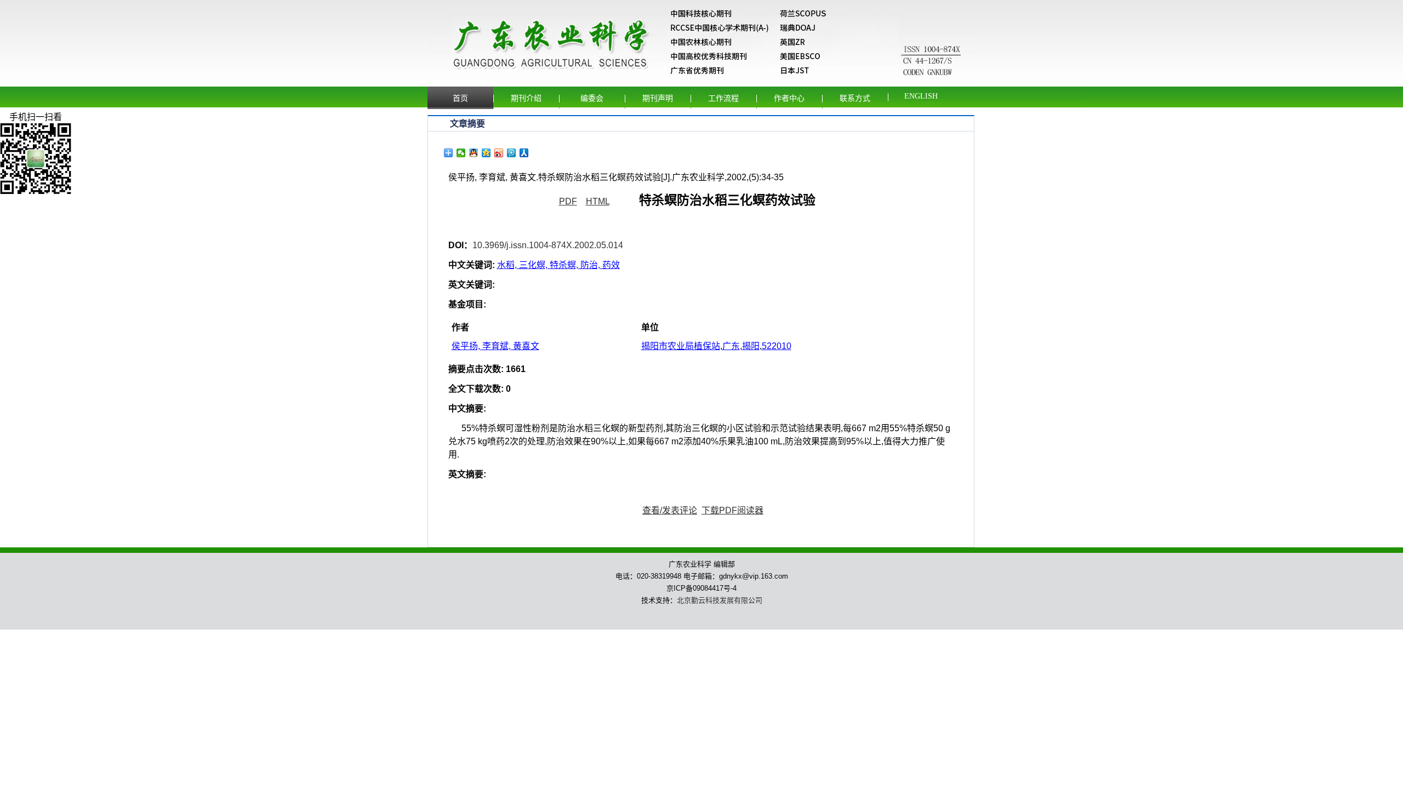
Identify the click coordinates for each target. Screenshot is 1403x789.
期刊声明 (657, 98)
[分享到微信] (461, 152)
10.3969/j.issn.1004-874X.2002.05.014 (547, 245)
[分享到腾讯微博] (511, 152)
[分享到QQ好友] (473, 152)
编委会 (591, 98)
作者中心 (789, 98)
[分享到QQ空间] (486, 152)
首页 (460, 98)
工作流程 (723, 98)
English (921, 96)
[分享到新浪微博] (499, 152)
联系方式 (855, 98)
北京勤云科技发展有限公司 (719, 600)
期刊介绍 (526, 98)
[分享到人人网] (524, 152)
